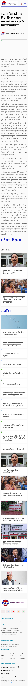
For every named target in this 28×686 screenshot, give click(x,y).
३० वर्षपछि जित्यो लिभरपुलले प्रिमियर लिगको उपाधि (13, 415)
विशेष (2, 658)
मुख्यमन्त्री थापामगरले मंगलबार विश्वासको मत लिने (13, 272)
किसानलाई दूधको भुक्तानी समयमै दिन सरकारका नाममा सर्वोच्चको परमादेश (13, 519)
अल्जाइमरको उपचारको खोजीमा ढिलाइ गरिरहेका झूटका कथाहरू (13, 333)
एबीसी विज (12, 656)
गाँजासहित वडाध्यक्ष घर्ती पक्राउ (11, 384)
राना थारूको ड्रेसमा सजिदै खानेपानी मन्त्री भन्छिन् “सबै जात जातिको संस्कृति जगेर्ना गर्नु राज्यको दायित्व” (14, 438)
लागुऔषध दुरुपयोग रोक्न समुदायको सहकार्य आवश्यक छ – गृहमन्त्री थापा (13, 404)
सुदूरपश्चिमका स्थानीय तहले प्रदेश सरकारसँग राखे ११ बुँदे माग (12, 543)
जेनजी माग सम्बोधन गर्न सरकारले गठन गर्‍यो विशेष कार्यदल (13, 566)
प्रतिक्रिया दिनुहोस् (11, 240)
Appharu (13, 682)
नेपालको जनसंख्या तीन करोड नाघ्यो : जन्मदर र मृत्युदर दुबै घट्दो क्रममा (13, 344)
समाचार (2, 656)
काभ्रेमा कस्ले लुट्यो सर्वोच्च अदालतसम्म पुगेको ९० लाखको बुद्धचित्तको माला (14, 394)
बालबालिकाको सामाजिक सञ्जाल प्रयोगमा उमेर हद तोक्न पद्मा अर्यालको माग (14, 299)
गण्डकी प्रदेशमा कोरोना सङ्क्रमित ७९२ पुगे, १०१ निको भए (13, 426)
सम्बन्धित (6, 311)
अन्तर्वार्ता (12, 653)
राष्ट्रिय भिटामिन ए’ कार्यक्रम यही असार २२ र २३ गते (13, 374)
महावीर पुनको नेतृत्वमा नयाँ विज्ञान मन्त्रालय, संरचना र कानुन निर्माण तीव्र (13, 589)
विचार (21, 656)
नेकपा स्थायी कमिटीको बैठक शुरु (12, 364)
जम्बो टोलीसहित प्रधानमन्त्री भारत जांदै (13, 449)
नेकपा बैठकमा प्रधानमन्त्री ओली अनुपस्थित (11, 354)
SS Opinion (22, 658)
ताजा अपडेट (5, 249)
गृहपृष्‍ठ (2, 653)
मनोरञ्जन (21, 653)
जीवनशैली (12, 658)
